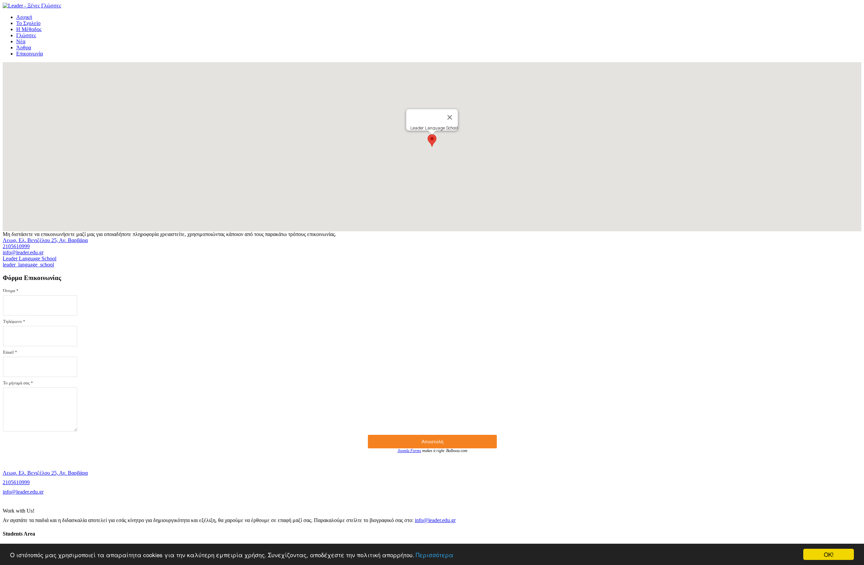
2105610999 (16, 246)
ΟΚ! (829, 554)
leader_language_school (28, 264)
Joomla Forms (409, 450)
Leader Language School (29, 258)
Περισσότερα (434, 554)
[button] (432, 140)
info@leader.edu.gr (23, 252)
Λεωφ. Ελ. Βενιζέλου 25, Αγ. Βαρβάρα (45, 240)
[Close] (450, 117)
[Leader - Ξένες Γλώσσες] (32, 5)
